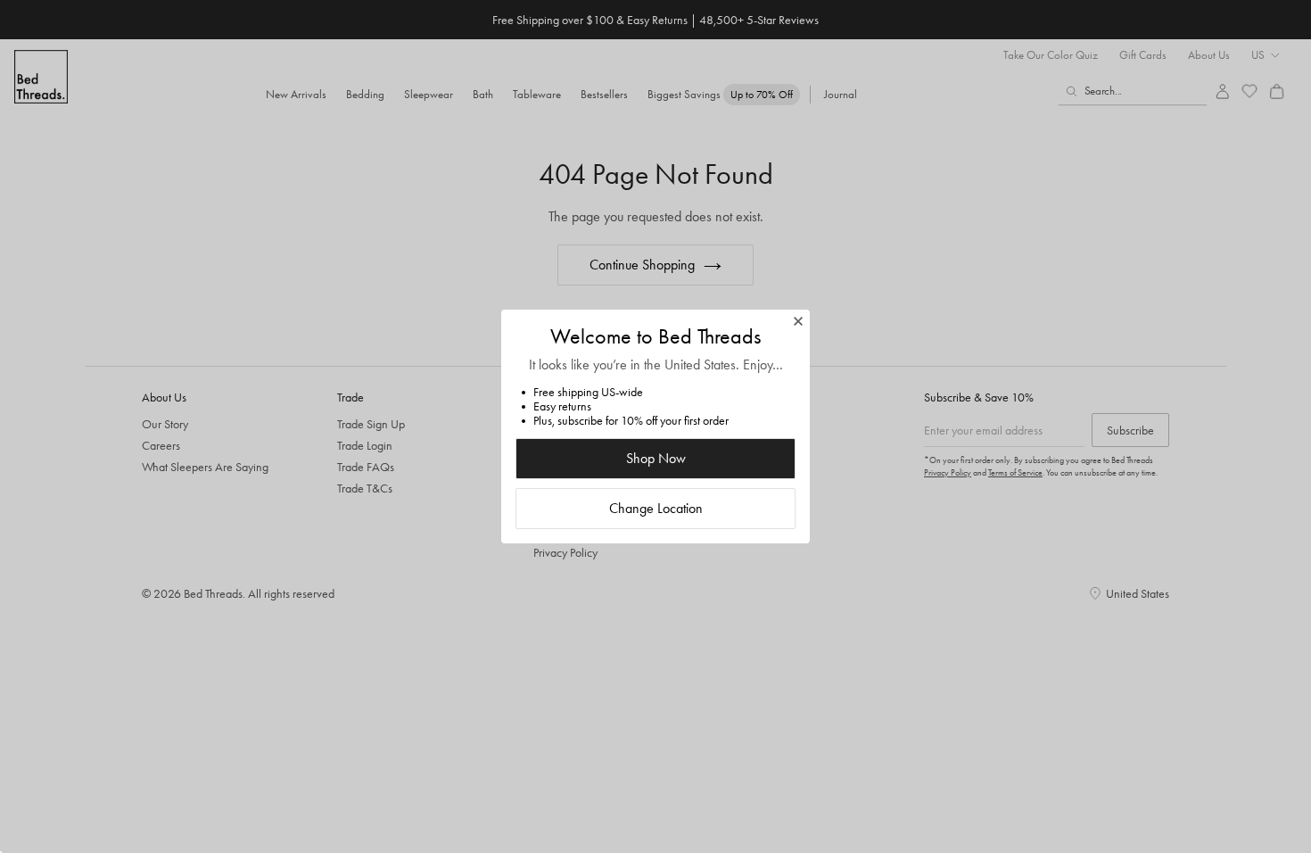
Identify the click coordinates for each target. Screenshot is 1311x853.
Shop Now (656, 458)
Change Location (656, 508)
